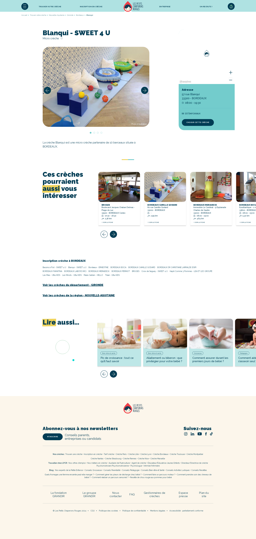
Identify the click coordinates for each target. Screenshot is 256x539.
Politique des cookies (108, 511)
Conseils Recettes (199, 470)
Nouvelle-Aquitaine (56, 15)
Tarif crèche (109, 454)
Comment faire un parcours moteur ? (159, 475)
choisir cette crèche (197, 122)
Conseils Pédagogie (130, 470)
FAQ (132, 494)
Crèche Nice (143, 459)
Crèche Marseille (157, 459)
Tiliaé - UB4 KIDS (112, 275)
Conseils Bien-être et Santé (152, 470)
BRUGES (106, 205)
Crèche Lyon (145, 454)
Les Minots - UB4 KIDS (72, 275)
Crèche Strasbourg (113, 459)
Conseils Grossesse (93, 470)
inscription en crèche (91, 7)
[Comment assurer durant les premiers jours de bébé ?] (211, 334)
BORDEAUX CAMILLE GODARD (162, 205)
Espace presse (183, 494)
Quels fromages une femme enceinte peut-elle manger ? (69, 475)
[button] (24, 6)
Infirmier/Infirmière (152, 466)
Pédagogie (243, 353)
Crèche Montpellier (195, 454)
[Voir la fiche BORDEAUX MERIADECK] (211, 187)
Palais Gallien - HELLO (93, 275)
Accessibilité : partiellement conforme (186, 511)
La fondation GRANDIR (59, 494)
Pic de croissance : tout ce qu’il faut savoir (117, 359)
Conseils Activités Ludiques (178, 470)
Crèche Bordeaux (160, 454)
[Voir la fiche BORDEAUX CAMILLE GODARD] (165, 187)
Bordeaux (80, 15)
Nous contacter (116, 494)
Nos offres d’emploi (77, 463)
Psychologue (136, 466)
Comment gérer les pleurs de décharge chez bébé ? (119, 475)
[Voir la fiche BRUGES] (119, 187)
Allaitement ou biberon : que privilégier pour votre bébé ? (164, 359)
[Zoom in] (230, 72)
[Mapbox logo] (185, 81)
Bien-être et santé (108, 353)
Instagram (186, 434)
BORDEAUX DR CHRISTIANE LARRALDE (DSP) (176, 267)
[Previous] (47, 90)
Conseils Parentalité (111, 470)
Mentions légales (157, 511)
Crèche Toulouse (177, 454)
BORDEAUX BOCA (118, 267)
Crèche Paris (121, 454)
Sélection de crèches (231, 6)
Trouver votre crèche (50, 7)
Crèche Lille (133, 454)
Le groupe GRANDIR (89, 494)
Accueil (133, 6)
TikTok (211, 434)
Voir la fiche (108, 222)
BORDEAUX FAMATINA (52, 271)
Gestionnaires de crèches (154, 494)
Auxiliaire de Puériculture (119, 463)
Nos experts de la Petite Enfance (69, 470)
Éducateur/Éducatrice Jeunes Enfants (164, 463)
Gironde (70, 15)
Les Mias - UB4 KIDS (51, 275)
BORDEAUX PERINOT (121, 271)
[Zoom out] (230, 80)
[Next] (144, 90)
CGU (93, 511)
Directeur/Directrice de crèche (194, 463)
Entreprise (165, 7)
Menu (24, 6)
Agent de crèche (139, 463)
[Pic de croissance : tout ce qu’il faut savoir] (119, 334)
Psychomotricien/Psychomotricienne (113, 466)
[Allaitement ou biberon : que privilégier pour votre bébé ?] (165, 334)
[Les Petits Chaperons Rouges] (128, 411)
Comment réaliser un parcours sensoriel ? (110, 477)
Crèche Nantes (97, 459)
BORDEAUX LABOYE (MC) (75, 271)
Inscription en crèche (93, 454)
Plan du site (204, 494)
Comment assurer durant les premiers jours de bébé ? (210, 359)
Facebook (206, 434)
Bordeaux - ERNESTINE (98, 267)
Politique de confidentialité (134, 511)
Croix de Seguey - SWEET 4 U (154, 271)
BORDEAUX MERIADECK (205, 205)
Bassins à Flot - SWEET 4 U (54, 267)
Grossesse (198, 353)
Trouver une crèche (73, 454)
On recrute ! (206, 7)
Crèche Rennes (129, 459)
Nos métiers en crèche (97, 463)
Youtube (199, 434)
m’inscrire (52, 437)
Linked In (192, 434)
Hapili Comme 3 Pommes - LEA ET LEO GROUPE (191, 271)
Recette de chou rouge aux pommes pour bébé (151, 477)
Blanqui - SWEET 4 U (77, 267)
